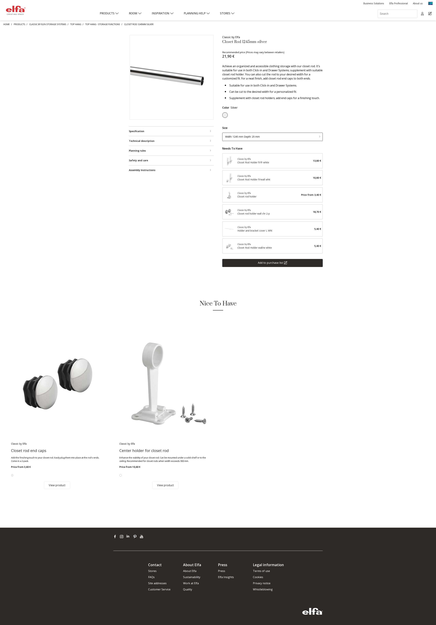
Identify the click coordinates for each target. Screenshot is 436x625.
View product (57, 485)
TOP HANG (75, 24)
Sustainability (191, 577)
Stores (152, 571)
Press (221, 571)
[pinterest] (135, 536)
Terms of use (261, 571)
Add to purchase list (270, 262)
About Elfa (189, 571)
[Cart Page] (430, 14)
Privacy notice (261, 583)
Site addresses (157, 583)
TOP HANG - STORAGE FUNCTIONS (102, 24)
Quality (187, 589)
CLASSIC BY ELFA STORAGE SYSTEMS (47, 24)
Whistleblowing (263, 589)
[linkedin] (129, 536)
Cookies (258, 577)
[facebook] (115, 536)
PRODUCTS (19, 24)
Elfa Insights (226, 577)
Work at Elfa (191, 583)
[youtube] (142, 536)
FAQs (151, 577)
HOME (6, 24)
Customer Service (159, 589)
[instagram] (122, 536)
